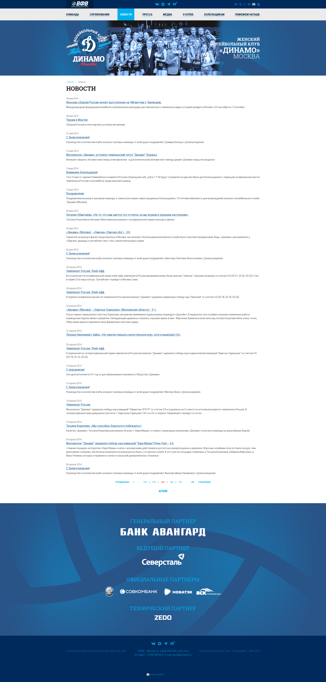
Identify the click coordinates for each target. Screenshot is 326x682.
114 (153, 482)
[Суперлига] (79, 4)
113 (145, 482)
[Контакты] (236, 4)
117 (180, 482)
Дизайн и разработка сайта (216, 650)
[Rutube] (175, 4)
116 (171, 482)
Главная (70, 82)
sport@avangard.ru (182, 654)
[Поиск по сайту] (244, 4)
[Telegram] (168, 4)
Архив (163, 491)
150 (192, 482)
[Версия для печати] (249, 4)
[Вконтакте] (157, 4)
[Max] (163, 4)
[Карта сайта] (240, 4)
